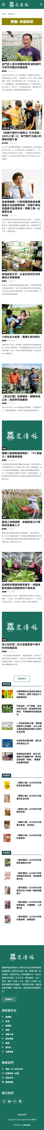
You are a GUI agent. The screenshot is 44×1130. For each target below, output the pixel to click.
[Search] (41, 4)
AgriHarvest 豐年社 (29, 1119)
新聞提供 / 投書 (12, 1073)
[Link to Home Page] (22, 4)
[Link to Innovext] (26, 1125)
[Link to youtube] (9, 1101)
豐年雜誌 (5, 143)
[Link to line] (20, 1101)
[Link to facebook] (4, 1101)
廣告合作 (9, 1078)
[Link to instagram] (15, 1101)
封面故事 (6, 128)
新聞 (4, 59)
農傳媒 (4, 71)
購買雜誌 (9, 1082)
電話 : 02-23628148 (14, 1069)
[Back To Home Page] (22, 956)
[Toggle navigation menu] (4, 4)
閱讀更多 (22, 678)
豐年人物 (6, 197)
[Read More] (22, 46)
